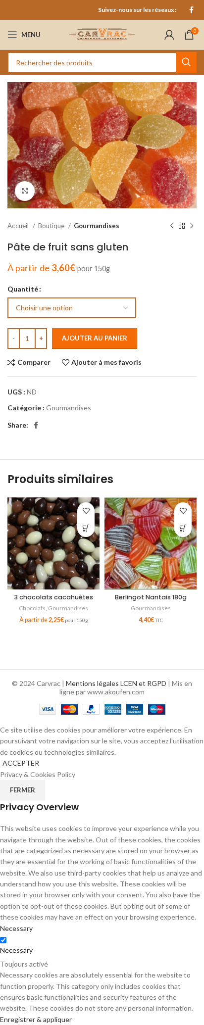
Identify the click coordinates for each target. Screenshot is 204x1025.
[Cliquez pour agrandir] (25, 191)
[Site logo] (102, 34)
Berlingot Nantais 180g (151, 597)
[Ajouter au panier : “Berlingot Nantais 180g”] (183, 528)
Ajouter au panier (94, 338)
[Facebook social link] (191, 9)
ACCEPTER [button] (20, 763)
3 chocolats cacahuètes (53, 597)
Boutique (52, 226)
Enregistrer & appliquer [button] (36, 1019)
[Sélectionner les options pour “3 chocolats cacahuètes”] (86, 528)
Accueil (18, 226)
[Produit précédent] (172, 226)
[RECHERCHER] (186, 62)
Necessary (16, 950)
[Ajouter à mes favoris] (86, 511)
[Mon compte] (169, 35)
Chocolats (32, 608)
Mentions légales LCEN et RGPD (116, 683)
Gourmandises (96, 226)
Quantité (22, 289)
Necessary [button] (16, 928)
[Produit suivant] (192, 226)
